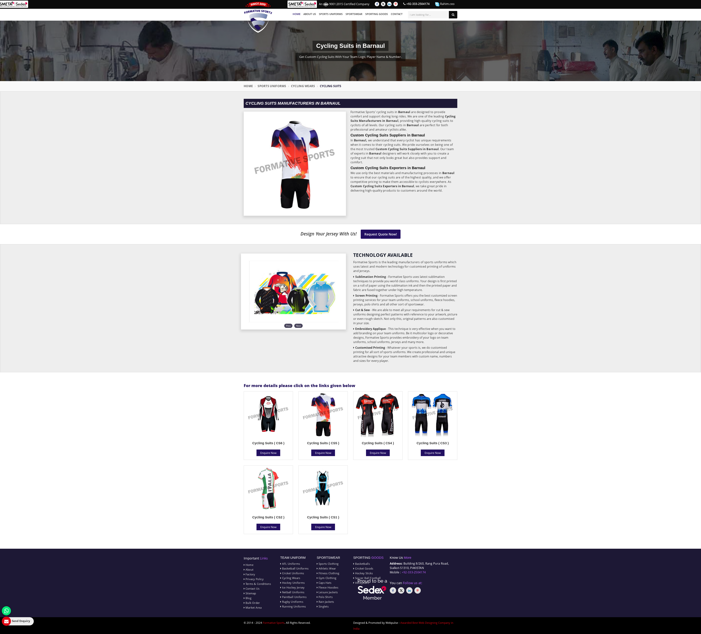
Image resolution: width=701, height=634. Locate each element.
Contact (397, 14)
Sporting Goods (376, 14)
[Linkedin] (389, 4)
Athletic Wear (327, 568)
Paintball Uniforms (294, 597)
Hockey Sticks (363, 573)
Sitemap (250, 593)
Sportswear (354, 14)
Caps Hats (324, 583)
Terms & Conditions (258, 584)
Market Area (253, 607)
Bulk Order (252, 603)
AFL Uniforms (290, 564)
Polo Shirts (325, 597)
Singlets (323, 606)
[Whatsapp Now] (6, 610)
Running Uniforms (293, 606)
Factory (250, 574)
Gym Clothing (327, 578)
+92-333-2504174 (418, 4)
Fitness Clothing (328, 573)
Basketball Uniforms (295, 568)
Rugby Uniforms (292, 601)
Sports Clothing (328, 564)
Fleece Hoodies (328, 587)
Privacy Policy (254, 579)
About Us (309, 14)
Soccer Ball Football (367, 578)
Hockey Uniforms (293, 583)
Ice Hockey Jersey (292, 587)
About (249, 569)
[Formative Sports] (258, 17)
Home (296, 14)
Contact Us (252, 588)
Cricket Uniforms (292, 573)
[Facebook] (377, 4)
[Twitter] (383, 4)
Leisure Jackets (328, 592)
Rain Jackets (326, 601)
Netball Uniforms (292, 592)
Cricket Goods (363, 568)
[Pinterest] (395, 4)
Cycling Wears (303, 86)
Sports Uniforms (331, 14)
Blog (248, 598)
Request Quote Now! (380, 234)
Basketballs (362, 564)
